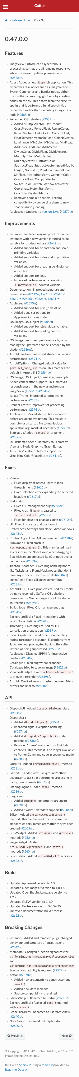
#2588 (22, 114)
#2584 (60, 575)
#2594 (32, 358)
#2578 (14, 77)
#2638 (40, 686)
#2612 (32, 294)
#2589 (48, 630)
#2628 (39, 298)
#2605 (25, 828)
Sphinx (23, 1065)
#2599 (19, 805)
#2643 (14, 533)
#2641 (53, 455)
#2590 (42, 391)
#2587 (32, 400)
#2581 (14, 768)
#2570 (65, 211)
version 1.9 (49, 211)
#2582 (56, 506)
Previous (16, 1035)
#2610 (64, 519)
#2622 (14, 860)
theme (46, 1065)
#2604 (65, 810)
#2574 (55, 722)
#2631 (52, 298)
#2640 (14, 1016)
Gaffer (39, 6)
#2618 (65, 538)
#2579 (58, 970)
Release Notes (21, 20)
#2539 (47, 119)
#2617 (32, 496)
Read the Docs (14, 1069)
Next (65, 1035)
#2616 (57, 294)
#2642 (52, 243)
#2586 (45, 321)
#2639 (42, 676)
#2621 (59, 667)
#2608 (19, 759)
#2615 (39, 487)
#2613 (45, 294)
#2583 (30, 561)
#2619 (14, 298)
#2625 (26, 298)
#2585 (14, 584)
